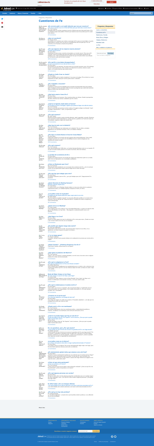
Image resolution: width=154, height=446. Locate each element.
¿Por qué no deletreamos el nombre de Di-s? (62, 285)
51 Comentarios (52, 131)
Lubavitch (62, 436)
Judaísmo (12, 13)
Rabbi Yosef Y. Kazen (68, 437)
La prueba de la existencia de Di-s (59, 155)
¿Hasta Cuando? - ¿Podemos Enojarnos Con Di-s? (64, 244)
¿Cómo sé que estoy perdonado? (58, 362)
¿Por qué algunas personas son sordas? (61, 373)
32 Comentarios (52, 111)
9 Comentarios (51, 258)
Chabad (57, 436)
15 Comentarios (52, 122)
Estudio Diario (64, 425)
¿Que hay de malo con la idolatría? (59, 125)
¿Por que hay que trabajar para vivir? (60, 173)
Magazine (50, 423)
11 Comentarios (52, 348)
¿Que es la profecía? (54, 38)
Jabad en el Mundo (98, 425)
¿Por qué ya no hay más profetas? (59, 392)
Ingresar (102, 8)
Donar (141, 8)
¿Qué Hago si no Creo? (55, 216)
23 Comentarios (52, 160)
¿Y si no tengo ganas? (55, 235)
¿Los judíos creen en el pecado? (58, 194)
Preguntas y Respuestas (45, 17)
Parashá (82, 423)
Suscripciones (64, 426)
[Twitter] (115, 436)
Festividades (83, 422)
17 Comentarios (52, 91)
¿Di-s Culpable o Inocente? (56, 84)
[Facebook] (112, 436)
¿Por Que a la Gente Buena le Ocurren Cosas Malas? (65, 134)
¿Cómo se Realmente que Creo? (58, 164)
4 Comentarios (51, 270)
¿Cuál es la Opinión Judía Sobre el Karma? (62, 104)
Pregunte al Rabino (117, 8)
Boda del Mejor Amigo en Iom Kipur (59, 274)
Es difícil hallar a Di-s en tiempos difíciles (61, 384)
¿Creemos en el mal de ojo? (57, 295)
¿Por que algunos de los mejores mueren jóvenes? (64, 49)
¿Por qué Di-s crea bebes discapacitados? (61, 62)
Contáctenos (113, 441)
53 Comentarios (52, 71)
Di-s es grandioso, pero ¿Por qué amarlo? (61, 328)
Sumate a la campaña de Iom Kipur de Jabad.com (75, 2)
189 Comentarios (52, 59)
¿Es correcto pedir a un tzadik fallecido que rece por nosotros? (68, 26)
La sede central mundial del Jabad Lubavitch (87, 436)
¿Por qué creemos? (54, 145)
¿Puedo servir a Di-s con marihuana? (60, 306)
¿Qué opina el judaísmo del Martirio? (60, 252)
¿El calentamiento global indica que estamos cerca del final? (67, 352)
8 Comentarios (51, 45)
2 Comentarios (51, 398)
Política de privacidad (103, 441)
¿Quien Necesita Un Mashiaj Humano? (60, 183)
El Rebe (95, 423)
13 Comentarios (52, 80)
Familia (33, 13)
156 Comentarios (52, 142)
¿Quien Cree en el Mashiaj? (56, 206)
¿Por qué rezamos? (54, 114)
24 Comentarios (52, 34)
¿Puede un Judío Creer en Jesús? (58, 74)
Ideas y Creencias (23, 13)
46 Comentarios (52, 202)
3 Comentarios (51, 324)
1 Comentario (51, 248)
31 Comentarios (52, 213)
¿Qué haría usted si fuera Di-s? (58, 94)
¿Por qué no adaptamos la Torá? (58, 262)
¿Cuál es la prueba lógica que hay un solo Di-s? (63, 316)
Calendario (63, 423)
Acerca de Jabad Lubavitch (100, 422)
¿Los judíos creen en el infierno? (58, 341)
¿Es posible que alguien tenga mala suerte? (62, 226)
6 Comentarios (51, 100)
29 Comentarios (52, 303)
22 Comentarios (52, 179)
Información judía (87, 437)
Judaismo (81, 437)
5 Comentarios (51, 241)
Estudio (4, 13)
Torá (78, 437)
